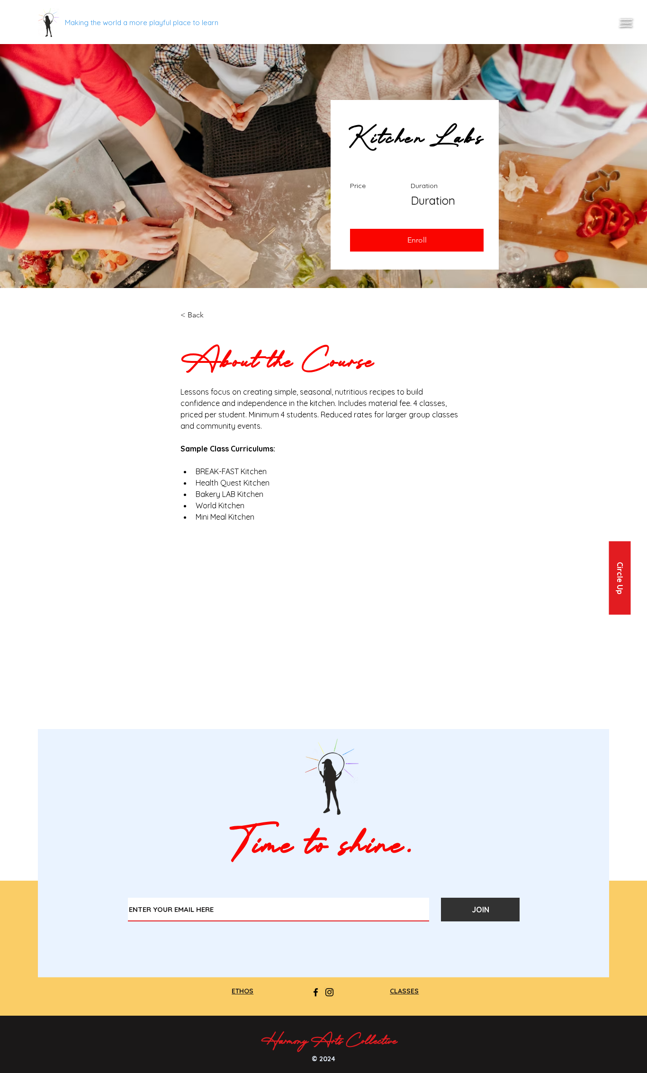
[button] (625, 23)
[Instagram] (329, 992)
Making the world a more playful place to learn (141, 22)
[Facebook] (315, 992)
